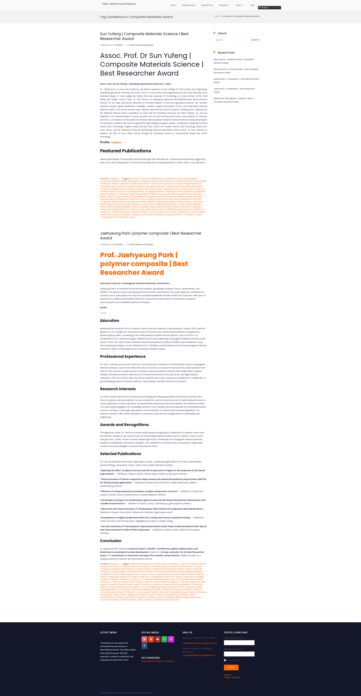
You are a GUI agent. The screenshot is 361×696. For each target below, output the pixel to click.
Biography (114, 178)
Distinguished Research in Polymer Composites (172, 576)
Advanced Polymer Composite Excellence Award (184, 563)
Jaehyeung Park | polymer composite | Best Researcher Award (151, 236)
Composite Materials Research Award (143, 571)
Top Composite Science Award (162, 211)
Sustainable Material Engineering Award (182, 597)
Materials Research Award (119, 204)
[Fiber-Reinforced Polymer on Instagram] (171, 639)
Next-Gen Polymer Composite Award (185, 587)
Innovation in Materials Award (178, 196)
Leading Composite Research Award (163, 199)
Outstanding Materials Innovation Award (125, 209)
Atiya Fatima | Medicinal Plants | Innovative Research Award (234, 61)
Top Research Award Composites (115, 214)
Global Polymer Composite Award (144, 581)
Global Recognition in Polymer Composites (180, 581)
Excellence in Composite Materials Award (166, 194)
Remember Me (233, 660)
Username (234, 637)
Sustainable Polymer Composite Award (118, 599)
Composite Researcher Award (147, 188)
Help (253, 5)
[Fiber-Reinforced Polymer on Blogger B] (151, 639)
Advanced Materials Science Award (173, 178)
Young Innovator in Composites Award (183, 214)
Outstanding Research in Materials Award (164, 209)
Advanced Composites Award (143, 178)
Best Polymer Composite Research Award (156, 566)
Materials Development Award (132, 201)
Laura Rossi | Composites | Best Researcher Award (234, 90)
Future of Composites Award (182, 579)
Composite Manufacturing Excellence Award (171, 568)
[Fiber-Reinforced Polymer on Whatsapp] (164, 639)
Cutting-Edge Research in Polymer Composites (128, 576)
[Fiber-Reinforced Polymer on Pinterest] (144, 639)
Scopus (116, 142)
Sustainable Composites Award (133, 211)
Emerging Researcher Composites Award (163, 191)
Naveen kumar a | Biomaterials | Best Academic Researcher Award (236, 71)
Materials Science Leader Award (176, 204)
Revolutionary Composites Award (115, 597)
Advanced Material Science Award (145, 563)
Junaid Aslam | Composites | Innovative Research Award (236, 81)
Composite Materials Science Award (116, 188)
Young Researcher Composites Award (117, 217)
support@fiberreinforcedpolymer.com (200, 643)
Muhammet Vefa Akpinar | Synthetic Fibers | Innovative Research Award (234, 100)
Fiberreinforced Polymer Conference (158, 661)
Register (227, 675)
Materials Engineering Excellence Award (165, 201)
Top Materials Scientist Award (190, 211)
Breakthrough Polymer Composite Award (131, 568)
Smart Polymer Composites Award (147, 597)
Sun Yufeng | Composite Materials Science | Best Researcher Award (144, 36)
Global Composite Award (118, 196)
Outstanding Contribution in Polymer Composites (160, 589)
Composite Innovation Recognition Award (145, 186)
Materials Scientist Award (168, 206)
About (239, 5)
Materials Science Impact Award (146, 204)
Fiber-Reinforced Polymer (119, 4)
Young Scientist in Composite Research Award (158, 599)
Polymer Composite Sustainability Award (168, 592)
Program (223, 5)
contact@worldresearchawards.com (199, 655)
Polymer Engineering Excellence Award (137, 594)
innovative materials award (119, 587)
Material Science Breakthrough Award (150, 587)
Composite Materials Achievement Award (183, 186)
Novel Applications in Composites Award (118, 589)
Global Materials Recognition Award (147, 196)
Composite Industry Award (112, 186)
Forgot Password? (232, 677)
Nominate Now (188, 5)
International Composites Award (130, 199)
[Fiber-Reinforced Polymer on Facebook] (144, 646)
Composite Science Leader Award (177, 188)
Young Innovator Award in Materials (148, 214)
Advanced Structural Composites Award (118, 566)
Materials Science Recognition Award (139, 206)
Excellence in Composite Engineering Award (127, 194)
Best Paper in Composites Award (143, 181)
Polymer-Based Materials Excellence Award (175, 594)
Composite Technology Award (130, 191)
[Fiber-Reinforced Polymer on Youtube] (158, 639)
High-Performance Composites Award (152, 584)
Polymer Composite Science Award (133, 592)
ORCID (103, 313)
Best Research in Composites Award (175, 181)
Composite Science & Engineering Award (118, 574)
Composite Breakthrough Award (133, 183)
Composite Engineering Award (187, 183)
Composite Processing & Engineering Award (182, 571)
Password (233, 648)
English (264, 7)
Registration (207, 5)
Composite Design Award (160, 183)
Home (173, 5)
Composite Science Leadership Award (155, 574)
